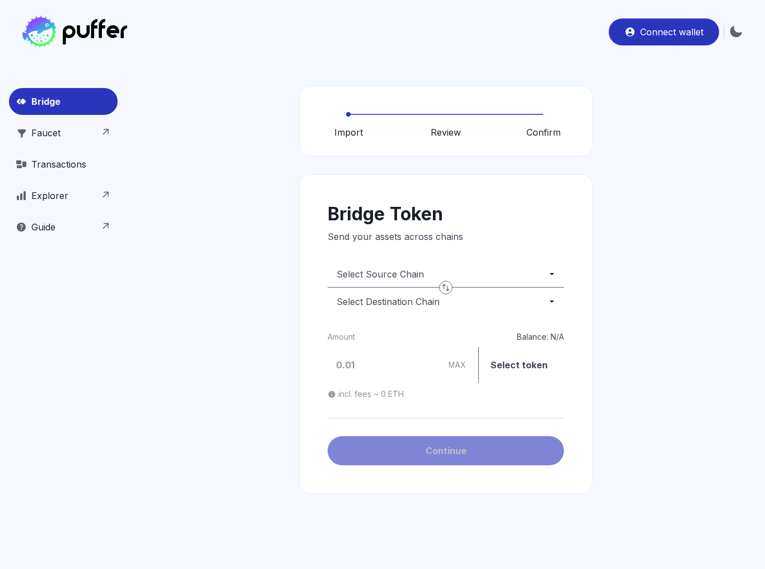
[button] (63, 164)
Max (457, 364)
